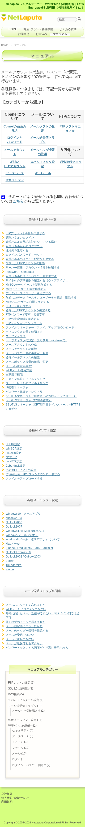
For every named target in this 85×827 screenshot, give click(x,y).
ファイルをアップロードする (24, 478)
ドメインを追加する (18, 306)
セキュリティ (15, 180)
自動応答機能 (14, 374)
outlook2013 (14, 518)
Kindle (10, 569)
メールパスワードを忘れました (25, 605)
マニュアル (60, 34)
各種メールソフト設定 (22, 720)
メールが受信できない (20, 634)
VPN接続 (14, 694)
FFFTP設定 (13, 444)
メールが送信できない (20, 639)
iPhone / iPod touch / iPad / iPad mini (29, 548)
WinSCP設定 (14, 448)
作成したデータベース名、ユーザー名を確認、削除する (41, 297)
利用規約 (7, 801)
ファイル (17, 747)
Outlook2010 (14, 522)
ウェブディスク (16, 336)
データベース (15, 173)
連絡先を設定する (17, 250)
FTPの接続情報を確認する (22, 319)
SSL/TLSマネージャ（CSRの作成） (28, 400)
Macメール (13, 543)
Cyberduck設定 (15, 465)
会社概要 (7, 794)
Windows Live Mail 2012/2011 (25, 531)
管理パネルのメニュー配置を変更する (30, 259)
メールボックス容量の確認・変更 (27, 361)
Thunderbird (13, 565)
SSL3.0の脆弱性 (18, 688)
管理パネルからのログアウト (24, 246)
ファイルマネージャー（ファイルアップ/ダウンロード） (41, 327)
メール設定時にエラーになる (24, 626)
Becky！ (11, 561)
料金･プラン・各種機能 (38, 29)
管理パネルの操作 (19, 725)
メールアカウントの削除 (21, 349)
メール (16, 753)
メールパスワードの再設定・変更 (27, 353)
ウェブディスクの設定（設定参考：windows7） (36, 340)
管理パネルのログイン (20, 237)
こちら (18, 201)
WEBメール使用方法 (19, 370)
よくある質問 (68, 29)
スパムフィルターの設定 (23, 700)
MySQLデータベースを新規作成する (29, 284)
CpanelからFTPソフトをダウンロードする (33, 474)
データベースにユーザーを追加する (28, 293)
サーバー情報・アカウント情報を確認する (33, 267)
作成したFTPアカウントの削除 (25, 263)
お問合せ (23, 34)
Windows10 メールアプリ (23, 513)
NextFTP (11, 457)
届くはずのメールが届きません (25, 622)
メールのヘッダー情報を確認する (27, 630)
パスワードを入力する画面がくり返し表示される (37, 647)
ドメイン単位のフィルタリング (25, 379)
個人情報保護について (15, 798)
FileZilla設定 (13, 453)
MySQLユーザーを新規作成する (26, 289)
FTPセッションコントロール (24, 323)
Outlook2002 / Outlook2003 (23, 556)
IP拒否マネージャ (17, 387)
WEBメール (43, 173)
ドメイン (17, 742)
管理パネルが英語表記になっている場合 (31, 242)
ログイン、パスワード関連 (29, 765)
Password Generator (20, 272)
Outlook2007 (14, 526)
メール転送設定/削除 (19, 366)
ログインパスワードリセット (24, 254)
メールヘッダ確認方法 (26, 710)
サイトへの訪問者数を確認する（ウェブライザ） (37, 280)
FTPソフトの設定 (19, 682)
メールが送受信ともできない (24, 643)
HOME (12, 29)
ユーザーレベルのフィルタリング (27, 383)
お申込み (41, 34)
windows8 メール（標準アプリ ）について (33, 539)
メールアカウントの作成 (21, 344)
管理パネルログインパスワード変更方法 (31, 276)
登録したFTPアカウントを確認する (28, 310)
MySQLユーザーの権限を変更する (27, 301)
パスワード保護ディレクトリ (24, 391)
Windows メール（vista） (22, 535)
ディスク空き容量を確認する (24, 331)
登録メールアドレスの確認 (23, 357)
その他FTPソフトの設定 (21, 470)
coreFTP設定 (14, 461)
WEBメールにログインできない (26, 609)
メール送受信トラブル (22, 706)
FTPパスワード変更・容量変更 (25, 314)
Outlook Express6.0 (18, 552)
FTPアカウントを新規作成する (25, 233)
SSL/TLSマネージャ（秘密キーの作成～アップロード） (41, 396)
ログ (15, 759)
